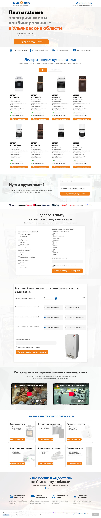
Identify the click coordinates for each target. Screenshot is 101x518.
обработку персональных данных (77, 188)
